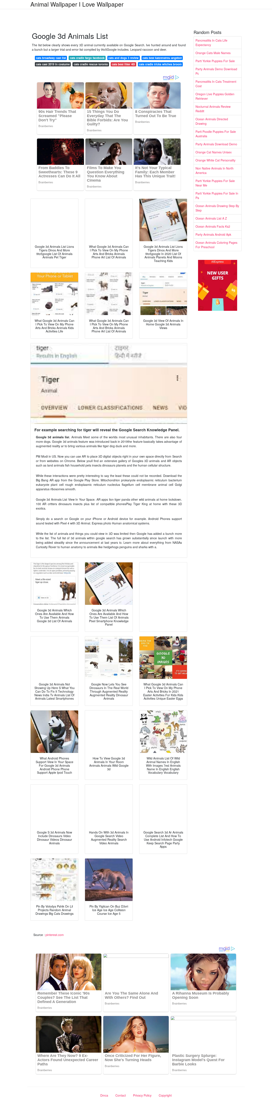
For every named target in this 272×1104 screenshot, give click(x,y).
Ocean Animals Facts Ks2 (213, 226)
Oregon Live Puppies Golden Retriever (215, 96)
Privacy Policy (142, 1095)
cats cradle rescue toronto (91, 64)
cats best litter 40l (123, 64)
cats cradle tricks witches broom (160, 64)
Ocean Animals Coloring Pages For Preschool (216, 244)
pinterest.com (54, 935)
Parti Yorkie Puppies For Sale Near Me (215, 183)
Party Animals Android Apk (213, 234)
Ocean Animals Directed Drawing (212, 121)
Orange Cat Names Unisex (214, 152)
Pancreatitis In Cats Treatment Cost (216, 83)
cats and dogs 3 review (123, 58)
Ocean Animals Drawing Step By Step (217, 208)
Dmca (104, 1095)
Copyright (165, 1095)
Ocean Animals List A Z (211, 218)
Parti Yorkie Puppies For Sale (215, 61)
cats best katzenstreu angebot (162, 58)
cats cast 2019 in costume (53, 64)
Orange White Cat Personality (215, 160)
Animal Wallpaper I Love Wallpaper (76, 4)
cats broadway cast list (51, 58)
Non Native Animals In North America (215, 170)
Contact (120, 1095)
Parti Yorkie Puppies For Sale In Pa (217, 195)
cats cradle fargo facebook (87, 58)
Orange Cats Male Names (213, 53)
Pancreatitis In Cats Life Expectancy (211, 42)
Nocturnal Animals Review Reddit (213, 108)
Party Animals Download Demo (216, 144)
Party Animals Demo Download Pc (216, 71)
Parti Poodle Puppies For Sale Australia (216, 133)
